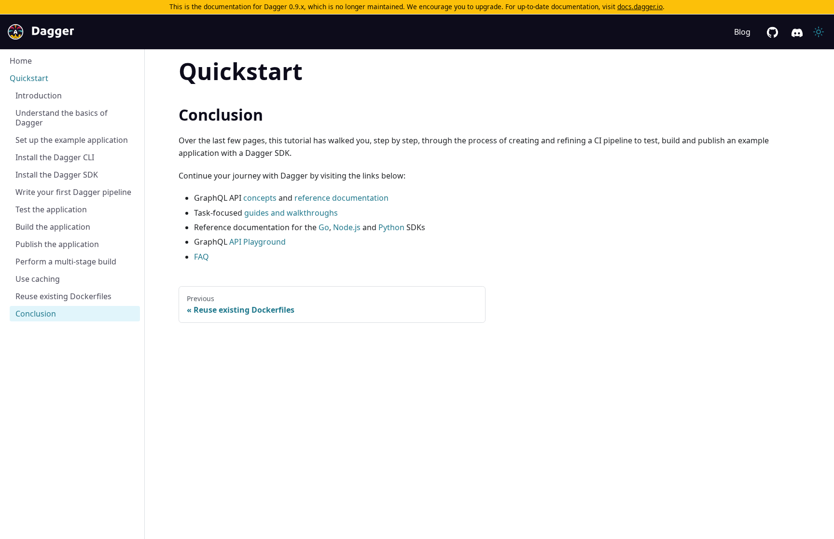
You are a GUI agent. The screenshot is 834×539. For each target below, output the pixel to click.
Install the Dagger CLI (54, 157)
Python (391, 227)
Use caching (37, 279)
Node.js (347, 227)
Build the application (52, 226)
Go (324, 227)
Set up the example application (71, 140)
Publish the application (57, 244)
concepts (260, 198)
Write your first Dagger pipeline (73, 192)
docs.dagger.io (640, 6)
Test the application (51, 209)
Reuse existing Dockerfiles (63, 296)
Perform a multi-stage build (65, 261)
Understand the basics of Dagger (61, 118)
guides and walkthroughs (291, 212)
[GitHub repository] (772, 32)
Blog (742, 32)
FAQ (201, 256)
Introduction (38, 95)
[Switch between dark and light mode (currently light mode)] (818, 32)
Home (21, 60)
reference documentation (341, 198)
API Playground (257, 241)
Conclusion (35, 313)
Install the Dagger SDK (56, 174)
